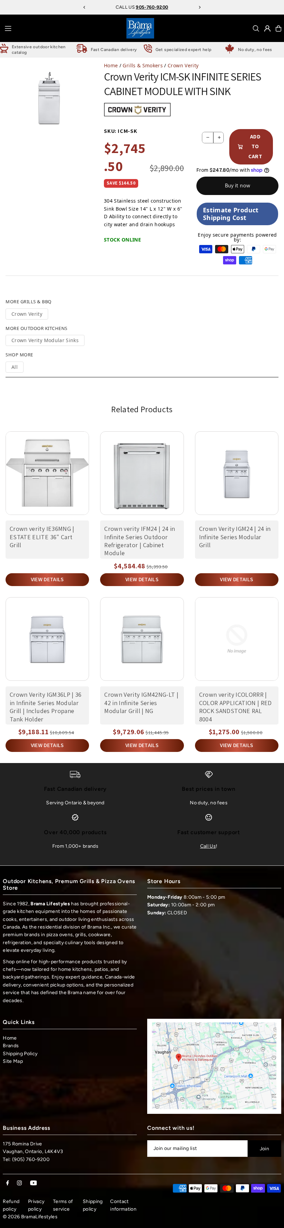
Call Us (208, 846)
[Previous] (84, 7)
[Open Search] (256, 28)
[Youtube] (33, 1183)
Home (111, 65)
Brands (11, 1046)
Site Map (13, 1061)
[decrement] (207, 137)
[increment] (219, 137)
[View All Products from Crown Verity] (137, 110)
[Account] (267, 28)
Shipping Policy (20, 1054)
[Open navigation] (63, 28)
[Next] (199, 7)
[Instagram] (19, 1183)
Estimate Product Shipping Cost (231, 214)
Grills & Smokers (143, 65)
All (14, 367)
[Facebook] (7, 1183)
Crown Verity (183, 65)
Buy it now (237, 185)
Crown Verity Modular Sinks (45, 340)
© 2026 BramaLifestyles (30, 1217)
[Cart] (278, 28)
